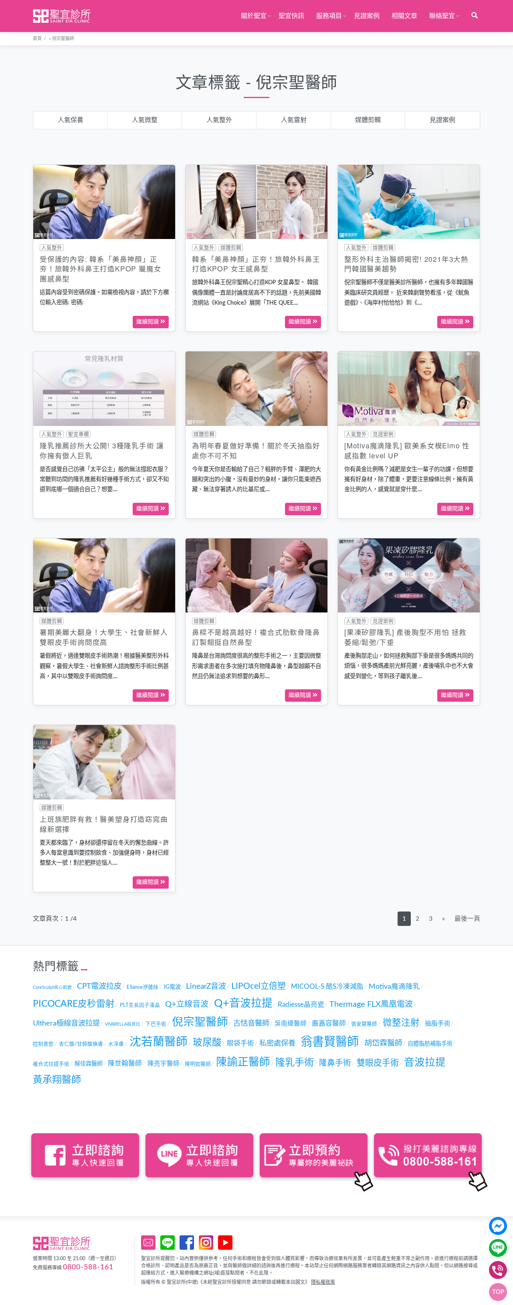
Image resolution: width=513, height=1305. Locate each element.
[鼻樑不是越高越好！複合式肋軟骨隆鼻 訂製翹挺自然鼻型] (256, 575)
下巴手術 (155, 1024)
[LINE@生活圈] (167, 1242)
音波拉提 (425, 1062)
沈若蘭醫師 (158, 1042)
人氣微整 (145, 120)
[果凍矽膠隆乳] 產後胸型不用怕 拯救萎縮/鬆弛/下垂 (405, 637)
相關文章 (404, 16)
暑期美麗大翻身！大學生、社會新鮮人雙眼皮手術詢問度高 (104, 637)
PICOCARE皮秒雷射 (74, 1004)
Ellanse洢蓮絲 (142, 987)
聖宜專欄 (78, 434)
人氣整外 (219, 120)
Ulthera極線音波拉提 (66, 1023)
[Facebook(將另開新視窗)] (187, 1242)
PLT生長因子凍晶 (140, 1005)
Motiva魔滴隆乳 (394, 986)
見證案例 (367, 16)
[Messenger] (498, 1226)
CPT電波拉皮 (99, 986)
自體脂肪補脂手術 (430, 1044)
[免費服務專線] (498, 1270)
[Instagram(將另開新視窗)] (206, 1242)
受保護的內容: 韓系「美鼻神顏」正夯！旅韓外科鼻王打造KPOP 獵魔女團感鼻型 (100, 268)
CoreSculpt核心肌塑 (52, 987)
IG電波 (172, 987)
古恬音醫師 (251, 1023)
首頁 (37, 38)
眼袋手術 (240, 1043)
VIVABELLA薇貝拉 (122, 1024)
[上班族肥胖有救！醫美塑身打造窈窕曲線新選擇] (104, 762)
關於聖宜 (254, 16)
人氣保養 (70, 120)
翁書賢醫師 (330, 1042)
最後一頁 (467, 919)
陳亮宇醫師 (163, 1063)
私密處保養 (277, 1043)
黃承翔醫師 (57, 1080)
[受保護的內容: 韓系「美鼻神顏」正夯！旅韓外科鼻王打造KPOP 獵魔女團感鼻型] (104, 202)
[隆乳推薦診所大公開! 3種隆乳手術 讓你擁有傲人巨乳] (104, 388)
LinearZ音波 (206, 986)
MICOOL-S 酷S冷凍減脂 (327, 987)
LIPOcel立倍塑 (258, 986)
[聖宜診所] (62, 16)
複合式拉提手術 (51, 1064)
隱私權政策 (323, 1282)
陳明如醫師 (198, 1064)
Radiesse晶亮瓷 (301, 1005)
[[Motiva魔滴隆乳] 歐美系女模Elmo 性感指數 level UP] (409, 388)
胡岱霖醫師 (383, 1043)
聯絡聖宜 (442, 16)
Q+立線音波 (186, 1004)
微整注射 (401, 1022)
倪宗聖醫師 (200, 1022)
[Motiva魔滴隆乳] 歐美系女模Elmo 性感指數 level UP (407, 450)
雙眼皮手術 (378, 1063)
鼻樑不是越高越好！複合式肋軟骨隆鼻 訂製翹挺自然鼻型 (256, 637)
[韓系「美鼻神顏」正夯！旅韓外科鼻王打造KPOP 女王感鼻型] (256, 202)
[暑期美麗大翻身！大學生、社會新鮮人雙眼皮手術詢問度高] (104, 575)
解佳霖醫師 (89, 1064)
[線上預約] (148, 1242)
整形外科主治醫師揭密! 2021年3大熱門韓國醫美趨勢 (406, 264)
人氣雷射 (294, 120)
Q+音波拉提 (243, 1003)
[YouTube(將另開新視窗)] (225, 1242)
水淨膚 (116, 1044)
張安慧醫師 (364, 1024)
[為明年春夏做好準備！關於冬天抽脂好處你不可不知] (256, 388)
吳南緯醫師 (291, 1023)
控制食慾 (43, 1044)
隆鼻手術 (335, 1063)
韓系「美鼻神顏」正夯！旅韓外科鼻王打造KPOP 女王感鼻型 (256, 264)
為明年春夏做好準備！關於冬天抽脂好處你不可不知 (256, 450)
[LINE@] (498, 1248)
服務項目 (329, 16)
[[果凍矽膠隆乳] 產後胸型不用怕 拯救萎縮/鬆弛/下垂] (409, 575)
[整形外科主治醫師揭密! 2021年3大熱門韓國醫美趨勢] (409, 202)
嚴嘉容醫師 (329, 1023)
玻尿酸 (207, 1043)
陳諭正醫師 (243, 1062)
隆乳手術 (294, 1063)
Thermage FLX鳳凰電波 (371, 1004)
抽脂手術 (437, 1023)
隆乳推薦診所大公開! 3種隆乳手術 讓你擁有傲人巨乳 (102, 450)
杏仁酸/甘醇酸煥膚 (81, 1044)
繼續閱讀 (148, 322)
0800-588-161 (88, 1267)
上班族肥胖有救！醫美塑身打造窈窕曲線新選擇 (104, 824)
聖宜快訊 (291, 16)
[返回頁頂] (498, 1292)
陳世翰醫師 (125, 1063)
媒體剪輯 (368, 120)
